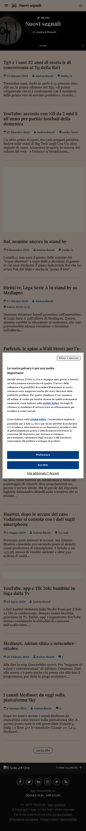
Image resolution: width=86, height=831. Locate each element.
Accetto (43, 465)
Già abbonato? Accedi (43, 473)
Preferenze (43, 454)
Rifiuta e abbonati (68, 358)
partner (57, 423)
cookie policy (51, 403)
